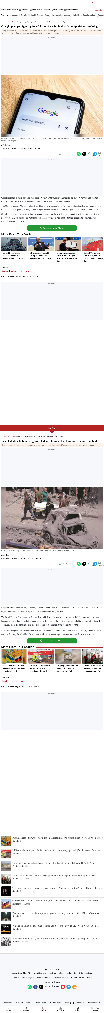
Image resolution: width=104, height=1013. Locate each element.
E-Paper (25, 10)
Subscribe (99, 10)
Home (3, 10)
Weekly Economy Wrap (40, 15)
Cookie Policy (55, 1002)
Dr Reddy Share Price (60, 977)
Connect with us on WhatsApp (54, 228)
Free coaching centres (61, 15)
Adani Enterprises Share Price (45, 973)
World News (12, 10)
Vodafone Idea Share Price (80, 977)
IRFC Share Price (85, 973)
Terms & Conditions (23, 1002)
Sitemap (68, 1002)
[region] (52, 56)
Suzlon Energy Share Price (21, 973)
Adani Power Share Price (68, 973)
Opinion (47, 10)
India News (58, 10)
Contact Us (80, 1002)
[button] (79, 154)
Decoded (36, 10)
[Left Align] (2, 4)
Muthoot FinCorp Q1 (19, 15)
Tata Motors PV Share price (24, 977)
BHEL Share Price (43, 977)
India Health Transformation (84, 15)
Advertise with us (94, 1002)
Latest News (72, 10)
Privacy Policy (40, 1002)
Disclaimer (7, 1002)
